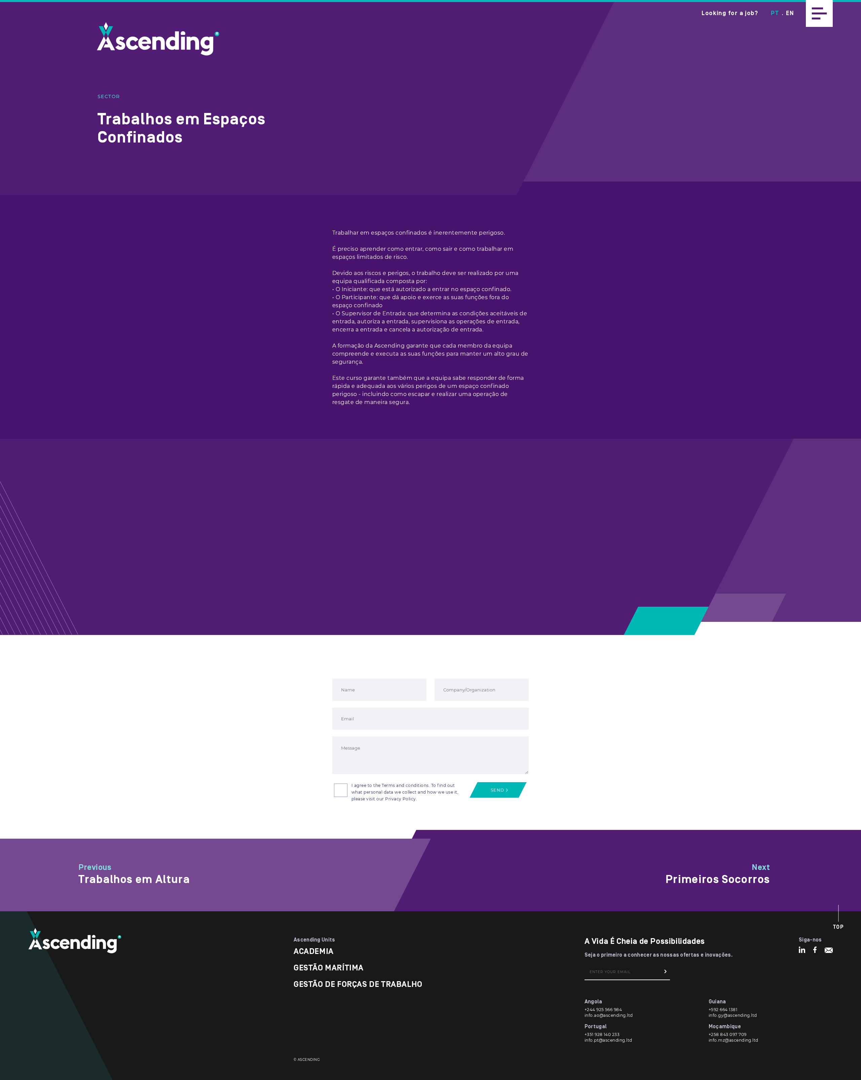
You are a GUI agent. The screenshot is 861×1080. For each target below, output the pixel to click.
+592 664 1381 (723, 1009)
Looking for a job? (730, 13)
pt (775, 13)
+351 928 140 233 (602, 1034)
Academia (314, 951)
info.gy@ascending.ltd (733, 1015)
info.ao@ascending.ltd (609, 1015)
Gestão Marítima (329, 967)
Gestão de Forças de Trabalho (358, 984)
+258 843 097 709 (728, 1034)
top (838, 927)
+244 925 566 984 (603, 1009)
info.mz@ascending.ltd (733, 1040)
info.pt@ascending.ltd (608, 1040)
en (790, 13)
